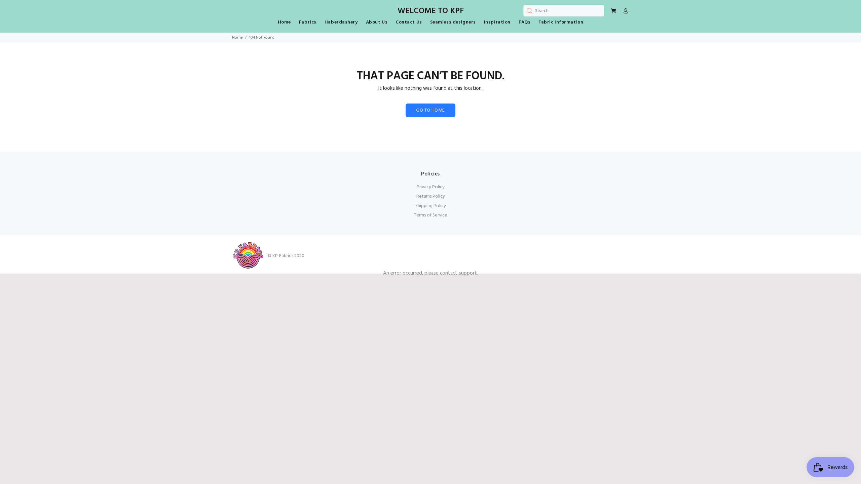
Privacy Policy (431, 187)
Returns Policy (430, 196)
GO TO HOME (430, 110)
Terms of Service (430, 215)
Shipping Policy (430, 206)
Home (237, 37)
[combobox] (563, 10)
